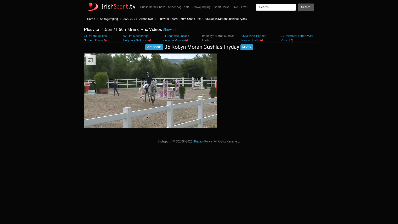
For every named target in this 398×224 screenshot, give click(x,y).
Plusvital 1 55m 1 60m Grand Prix (179, 19)
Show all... (171, 30)
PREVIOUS (155, 47)
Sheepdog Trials (178, 7)
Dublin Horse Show (152, 7)
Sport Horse (221, 7)
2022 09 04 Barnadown (138, 19)
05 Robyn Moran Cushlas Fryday (226, 19)
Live (235, 7)
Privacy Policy (203, 141)
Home (91, 19)
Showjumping (202, 7)
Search (306, 7)
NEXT (245, 47)
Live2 (244, 7)
